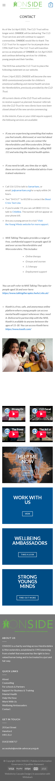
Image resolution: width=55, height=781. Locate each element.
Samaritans (33, 186)
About (5, 679)
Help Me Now (9, 697)
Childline (16, 211)
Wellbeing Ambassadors (14, 705)
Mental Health (9, 694)
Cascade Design (23, 774)
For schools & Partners (13, 686)
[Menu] (4, 5)
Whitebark (28, 777)
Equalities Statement (34, 764)
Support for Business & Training (18, 690)
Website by (10, 774)
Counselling (8, 682)
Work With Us (9, 701)
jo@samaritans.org (21, 190)
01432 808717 (9, 741)
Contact (6, 709)
